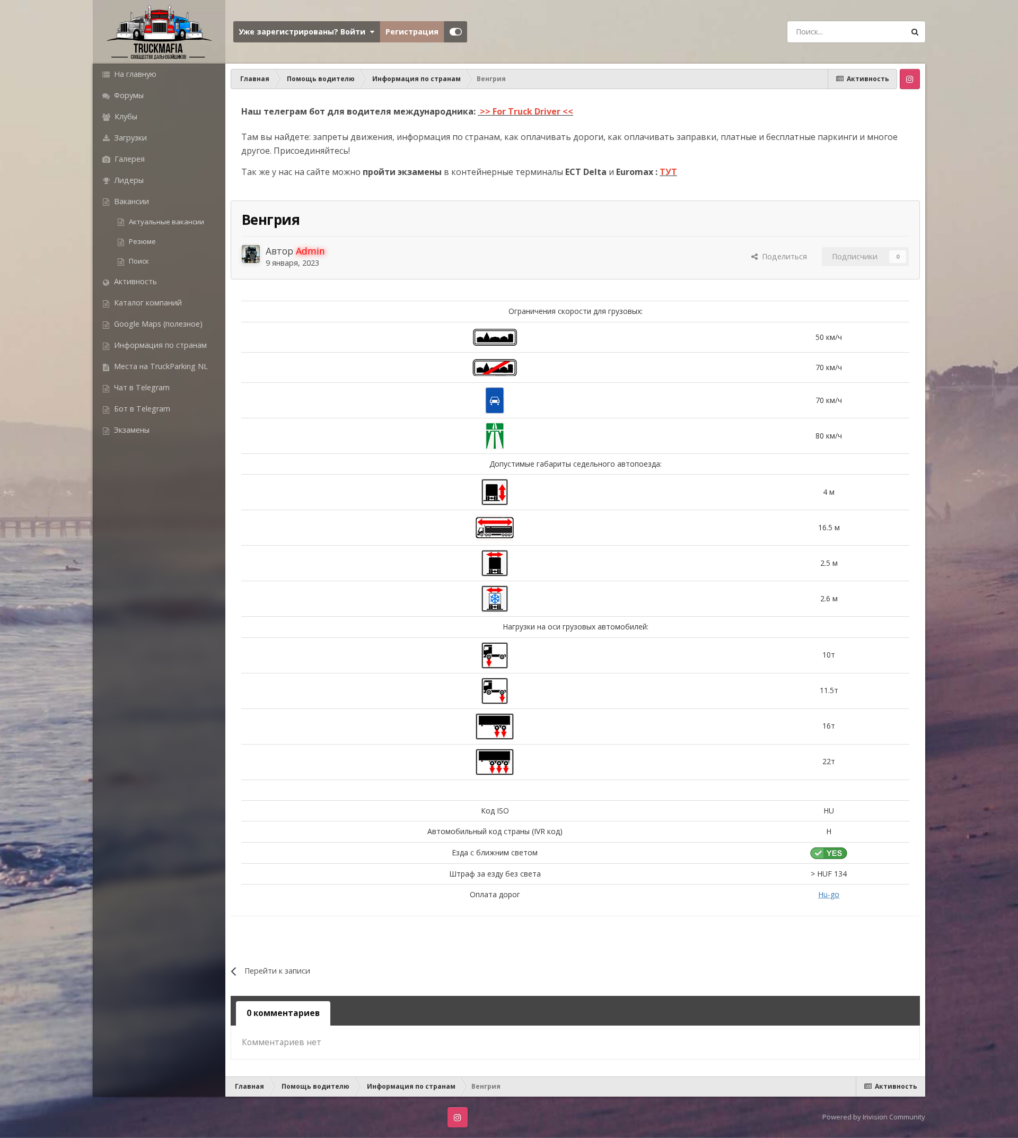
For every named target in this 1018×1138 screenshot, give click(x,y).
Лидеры (128, 180)
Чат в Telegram (141, 387)
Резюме (141, 241)
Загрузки (129, 138)
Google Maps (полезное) (157, 324)
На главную (134, 74)
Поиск (138, 261)
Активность (134, 281)
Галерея (128, 159)
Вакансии (130, 201)
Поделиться (782, 256)
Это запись (869, 31)
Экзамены (131, 430)
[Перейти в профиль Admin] (251, 254)
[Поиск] (914, 31)
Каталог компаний (147, 302)
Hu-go (828, 894)
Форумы (128, 95)
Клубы (124, 116)
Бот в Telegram (141, 409)
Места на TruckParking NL (160, 366)
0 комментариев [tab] (283, 1013)
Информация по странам (159, 345)
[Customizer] (455, 31)
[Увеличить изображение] (495, 336)
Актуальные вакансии (165, 221)
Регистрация (411, 32)
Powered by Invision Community (873, 1117)
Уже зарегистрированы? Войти (304, 32)
